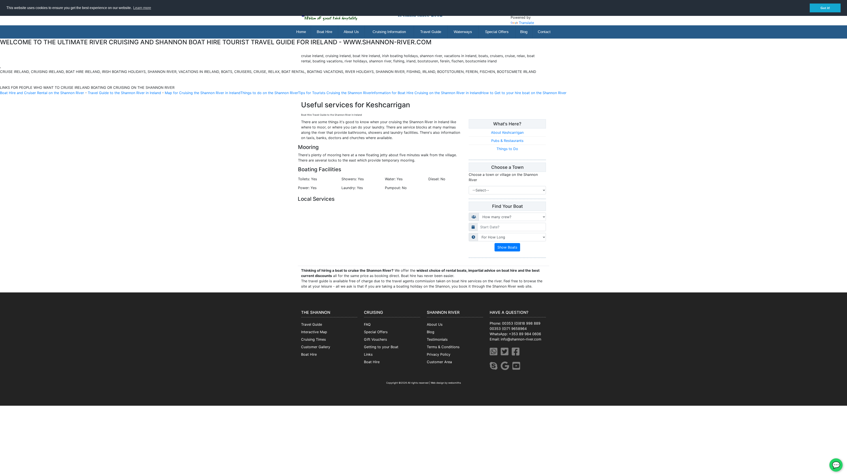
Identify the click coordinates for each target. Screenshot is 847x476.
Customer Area (439, 362)
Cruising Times (313, 339)
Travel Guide (430, 32)
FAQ (367, 324)
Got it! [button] (825, 8)
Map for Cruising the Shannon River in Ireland (202, 93)
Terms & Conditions (443, 347)
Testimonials (437, 339)
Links (368, 354)
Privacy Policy (438, 354)
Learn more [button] (142, 8)
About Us (351, 32)
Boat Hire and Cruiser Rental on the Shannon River (42, 93)
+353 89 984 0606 (525, 334)
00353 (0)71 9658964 (508, 328)
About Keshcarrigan (507, 132)
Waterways (463, 32)
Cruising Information (389, 32)
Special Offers (497, 32)
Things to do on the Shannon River (269, 93)
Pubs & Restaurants (507, 140)
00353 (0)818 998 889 (521, 323)
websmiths (454, 382)
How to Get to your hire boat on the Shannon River (523, 93)
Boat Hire (324, 32)
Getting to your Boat (381, 347)
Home (301, 32)
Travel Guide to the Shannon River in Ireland (124, 93)
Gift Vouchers (375, 339)
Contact (544, 32)
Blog (523, 32)
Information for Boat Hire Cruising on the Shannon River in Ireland (426, 93)
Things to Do (507, 149)
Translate (526, 22)
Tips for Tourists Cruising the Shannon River (334, 93)
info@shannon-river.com (521, 339)
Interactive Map (314, 332)
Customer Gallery (315, 347)
